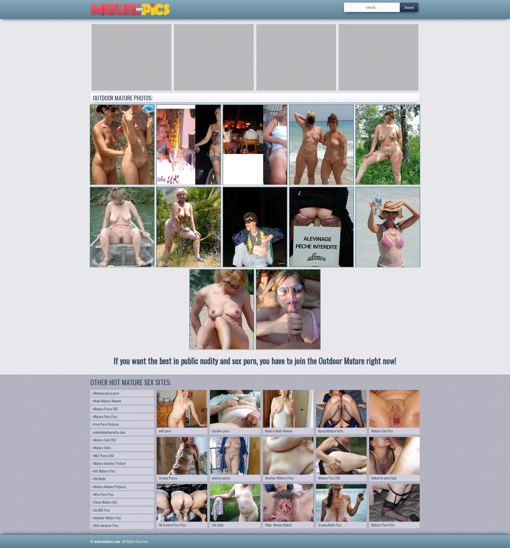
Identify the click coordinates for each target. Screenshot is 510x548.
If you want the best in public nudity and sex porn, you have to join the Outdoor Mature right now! (255, 361)
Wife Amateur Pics (106, 525)
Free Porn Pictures (106, 424)
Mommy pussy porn (106, 393)
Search (409, 7)
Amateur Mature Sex (107, 517)
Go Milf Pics (102, 510)
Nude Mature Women (107, 400)
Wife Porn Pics (104, 494)
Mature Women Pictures (110, 486)
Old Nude (99, 478)
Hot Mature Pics (104, 471)
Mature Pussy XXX (106, 408)
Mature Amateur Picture (110, 463)
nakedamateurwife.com (109, 432)
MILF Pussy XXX (104, 455)
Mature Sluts (102, 447)
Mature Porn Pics (105, 416)
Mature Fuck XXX (105, 440)
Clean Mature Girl (105, 502)
